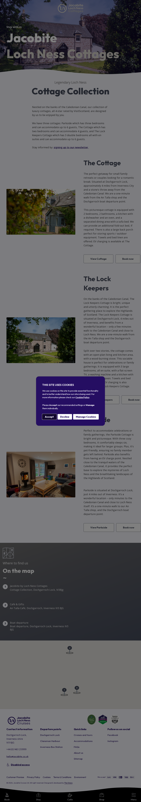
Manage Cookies (86, 416)
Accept (49, 416)
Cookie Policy (82, 397)
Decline (64, 416)
